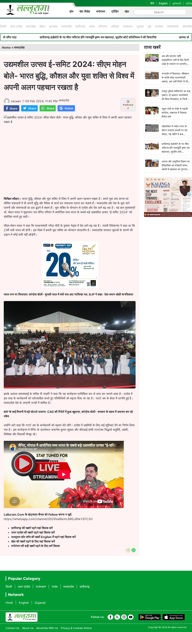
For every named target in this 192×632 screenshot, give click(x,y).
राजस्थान (128, 26)
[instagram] (123, 617)
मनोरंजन (100, 11)
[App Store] (173, 617)
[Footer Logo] (22, 617)
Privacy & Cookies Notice (76, 628)
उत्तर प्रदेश (16, 26)
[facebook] (110, 617)
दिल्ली (3, 26)
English (163, 3)
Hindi (9, 603)
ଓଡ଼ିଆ (189, 3)
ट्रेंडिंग (114, 11)
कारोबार (159, 26)
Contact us (12, 628)
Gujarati (40, 603)
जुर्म (149, 26)
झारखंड (53, 26)
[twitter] (117, 617)
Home (6, 47)
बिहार (42, 26)
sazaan (16, 101)
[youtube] (130, 617)
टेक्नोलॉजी (172, 26)
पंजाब (92, 26)
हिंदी (152, 3)
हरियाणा (103, 26)
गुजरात (140, 26)
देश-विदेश (85, 11)
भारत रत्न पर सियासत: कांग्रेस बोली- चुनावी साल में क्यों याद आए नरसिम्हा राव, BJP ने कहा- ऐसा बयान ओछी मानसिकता (68, 294)
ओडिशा (115, 26)
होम (71, 11)
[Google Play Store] (149, 617)
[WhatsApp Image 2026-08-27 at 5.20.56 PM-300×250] (70, 287)
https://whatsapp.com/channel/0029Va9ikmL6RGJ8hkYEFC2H (48, 519)
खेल (127, 11)
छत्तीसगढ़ (80, 26)
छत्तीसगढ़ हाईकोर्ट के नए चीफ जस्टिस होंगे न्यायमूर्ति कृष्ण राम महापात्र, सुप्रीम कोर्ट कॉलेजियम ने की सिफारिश (69, 37)
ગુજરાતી (176, 3)
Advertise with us (47, 628)
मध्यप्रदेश (66, 26)
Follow (69, 108)
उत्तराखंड (31, 26)
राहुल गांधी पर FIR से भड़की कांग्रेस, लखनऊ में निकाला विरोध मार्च (175, 112)
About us (27, 628)
